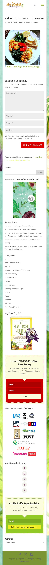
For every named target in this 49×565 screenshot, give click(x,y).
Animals (8, 266)
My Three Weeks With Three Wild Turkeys (20, 230)
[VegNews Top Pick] (24, 334)
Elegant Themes (24, 559)
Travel (7, 296)
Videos (7, 292)
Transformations (11, 277)
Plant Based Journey (12, 307)
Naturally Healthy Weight (14, 289)
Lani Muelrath (12, 22)
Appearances (10, 285)
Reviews (8, 300)
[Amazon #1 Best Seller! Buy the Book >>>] (24, 200)
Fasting (7, 281)
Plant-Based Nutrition (13, 263)
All (5, 259)
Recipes (8, 303)
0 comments (34, 22)
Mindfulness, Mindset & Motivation (17, 270)
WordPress (24, 561)
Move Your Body (11, 274)
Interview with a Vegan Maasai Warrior (19, 226)
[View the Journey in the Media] (24, 435)
